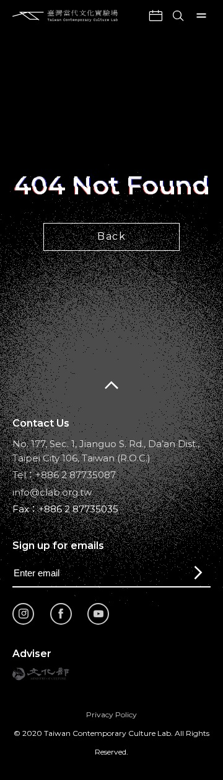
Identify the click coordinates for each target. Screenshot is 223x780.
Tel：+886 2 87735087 (64, 475)
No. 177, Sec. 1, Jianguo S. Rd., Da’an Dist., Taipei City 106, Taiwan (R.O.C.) (105, 451)
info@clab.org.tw (52, 492)
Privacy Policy (111, 714)
